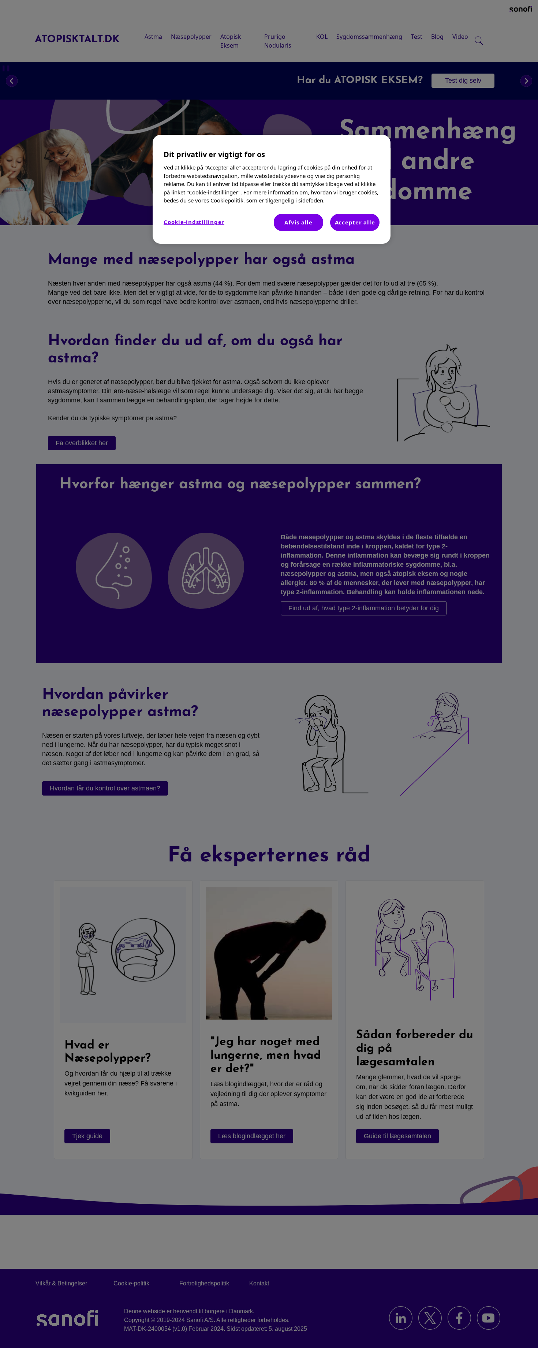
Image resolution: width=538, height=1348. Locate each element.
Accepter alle (355, 222)
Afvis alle (298, 222)
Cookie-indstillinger (194, 222)
